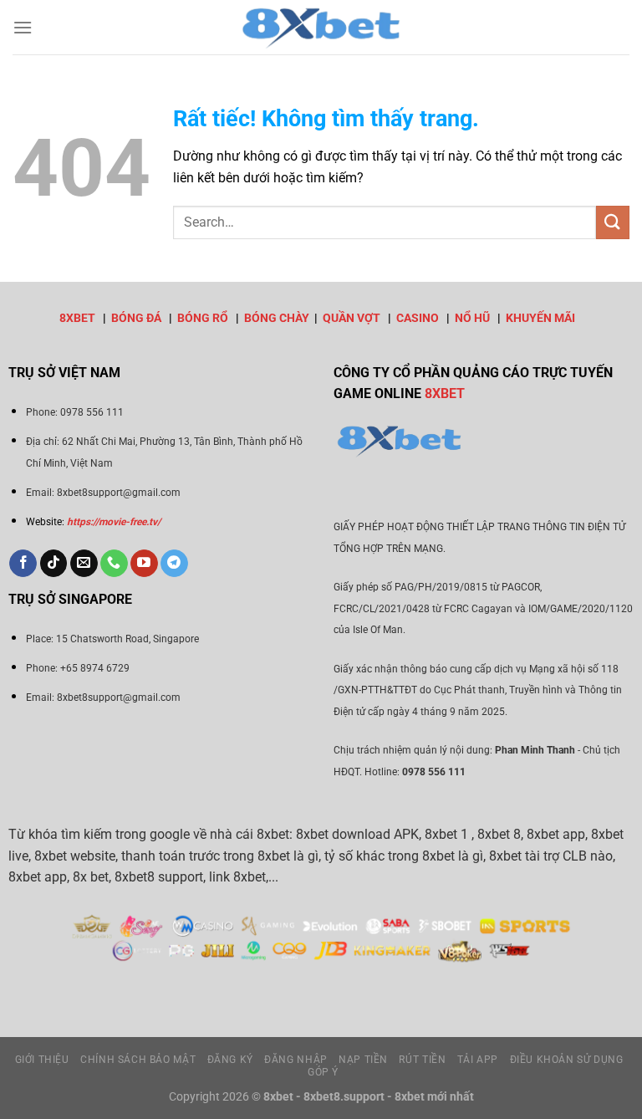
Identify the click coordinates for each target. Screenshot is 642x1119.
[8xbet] (321, 26)
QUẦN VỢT (351, 318)
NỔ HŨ (472, 318)
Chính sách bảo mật (138, 1059)
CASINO (417, 318)
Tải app (477, 1059)
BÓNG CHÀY (276, 318)
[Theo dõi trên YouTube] (144, 563)
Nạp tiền (363, 1059)
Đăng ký (230, 1059)
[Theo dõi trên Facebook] (23, 563)
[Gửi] (612, 222)
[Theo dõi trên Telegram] (174, 563)
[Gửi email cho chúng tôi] (84, 563)
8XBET (77, 318)
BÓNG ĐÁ (136, 318)
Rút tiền (422, 1059)
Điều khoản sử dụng (567, 1059)
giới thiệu (42, 1059)
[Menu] (23, 27)
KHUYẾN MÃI (540, 318)
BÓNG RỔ (202, 318)
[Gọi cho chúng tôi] (114, 563)
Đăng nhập (296, 1059)
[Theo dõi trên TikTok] (54, 563)
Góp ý (323, 1072)
